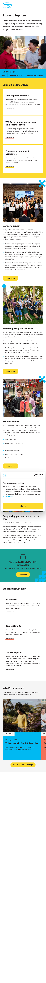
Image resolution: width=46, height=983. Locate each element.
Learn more (9, 108)
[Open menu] (41, 5)
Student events (16, 75)
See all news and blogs (23, 764)
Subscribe (23, 574)
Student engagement (35, 75)
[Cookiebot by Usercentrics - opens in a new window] (33, 475)
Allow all (23, 506)
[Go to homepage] (7, 5)
